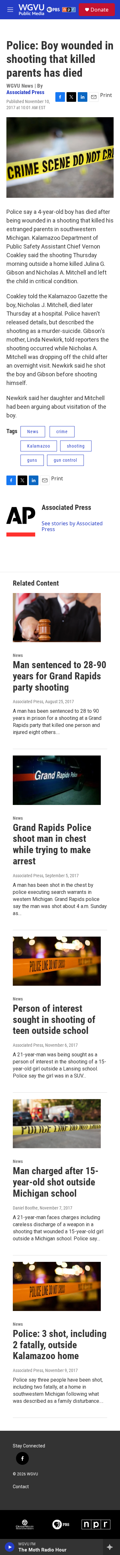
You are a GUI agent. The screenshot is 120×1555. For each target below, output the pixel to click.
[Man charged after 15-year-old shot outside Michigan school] (57, 1123)
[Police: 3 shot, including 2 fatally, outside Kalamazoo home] (57, 1286)
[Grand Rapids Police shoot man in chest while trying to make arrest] (57, 780)
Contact (21, 1486)
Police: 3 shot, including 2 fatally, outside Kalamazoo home (60, 1345)
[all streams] (111, 1547)
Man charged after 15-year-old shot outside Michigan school (56, 1182)
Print (106, 95)
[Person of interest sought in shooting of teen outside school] (57, 961)
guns (32, 460)
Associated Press (25, 92)
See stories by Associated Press (72, 526)
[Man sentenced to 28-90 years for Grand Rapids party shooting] (57, 617)
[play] (10, 1547)
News (32, 431)
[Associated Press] (20, 517)
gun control (65, 460)
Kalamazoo (38, 446)
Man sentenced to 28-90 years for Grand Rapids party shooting (59, 676)
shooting (76, 446)
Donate (99, 10)
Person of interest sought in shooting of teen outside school (54, 1019)
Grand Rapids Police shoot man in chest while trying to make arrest (52, 844)
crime (62, 431)
